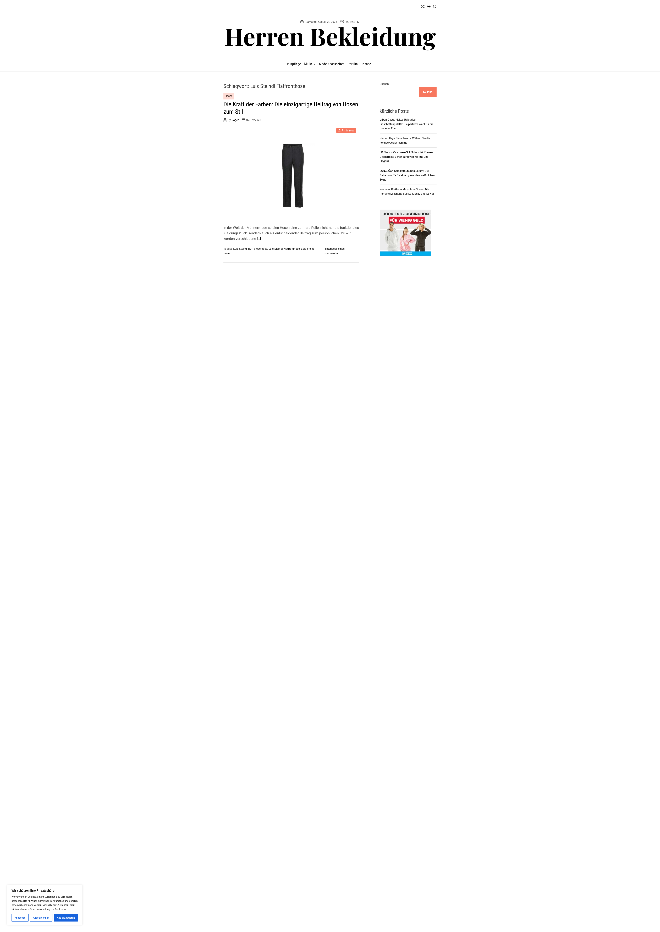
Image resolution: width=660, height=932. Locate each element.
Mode (308, 64)
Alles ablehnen (41, 917)
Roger (235, 119)
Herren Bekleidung (330, 36)
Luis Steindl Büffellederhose (250, 248)
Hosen (229, 96)
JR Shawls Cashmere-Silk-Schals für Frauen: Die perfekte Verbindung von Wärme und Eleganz (406, 157)
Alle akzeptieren (66, 917)
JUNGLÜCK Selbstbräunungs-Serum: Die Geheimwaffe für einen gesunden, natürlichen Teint (407, 175)
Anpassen (20, 917)
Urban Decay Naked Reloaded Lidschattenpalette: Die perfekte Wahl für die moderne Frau (406, 124)
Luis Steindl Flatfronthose (284, 248)
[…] (259, 239)
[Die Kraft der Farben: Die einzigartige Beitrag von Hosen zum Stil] (291, 172)
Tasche (366, 64)
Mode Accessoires (331, 64)
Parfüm (353, 64)
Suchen (384, 84)
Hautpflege (293, 64)
